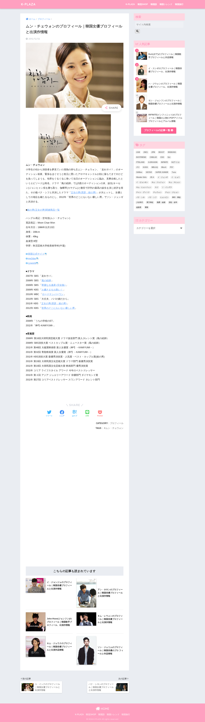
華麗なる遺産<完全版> (54, 285)
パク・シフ (152, 197)
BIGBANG (172, 152)
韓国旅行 (179, 4)
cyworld (32, 263)
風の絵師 (46, 280)
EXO (162, 157)
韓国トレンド (166, 4)
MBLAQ (155, 167)
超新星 (138, 207)
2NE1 (146, 152)
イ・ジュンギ (163, 177)
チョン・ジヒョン (172, 192)
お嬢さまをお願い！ (52, 289)
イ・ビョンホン (142, 182)
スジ (156, 187)
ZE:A (152, 177)
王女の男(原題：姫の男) (83, 192)
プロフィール (116, 423)
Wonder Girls (141, 177)
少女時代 (139, 202)
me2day (32, 258)
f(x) (169, 157)
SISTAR (149, 172)
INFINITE (164, 162)
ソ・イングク (167, 187)
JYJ (137, 167)
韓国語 (154, 4)
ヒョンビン (164, 197)
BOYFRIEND (141, 157)
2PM (153, 152)
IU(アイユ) (175, 162)
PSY (171, 167)
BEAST (161, 152)
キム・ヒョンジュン (143, 187)
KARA (145, 167)
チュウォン (157, 192)
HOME (104, 708)
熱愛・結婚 (161, 202)
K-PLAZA (28, 4)
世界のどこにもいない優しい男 (58, 308)
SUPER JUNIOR (161, 172)
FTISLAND (140, 162)
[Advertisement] (74, 467)
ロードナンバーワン (52, 294)
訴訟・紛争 (173, 202)
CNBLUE (153, 157)
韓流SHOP (143, 4)
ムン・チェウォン (114, 428)
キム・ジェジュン (158, 182)
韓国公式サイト (36, 254)
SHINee (139, 172)
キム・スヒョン (174, 182)
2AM (138, 152)
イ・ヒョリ (175, 177)
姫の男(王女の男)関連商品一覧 (43, 210)
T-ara (174, 172)
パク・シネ (140, 197)
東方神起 (150, 202)
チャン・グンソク (143, 192)
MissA (163, 167)
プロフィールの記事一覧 (157, 130)
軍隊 (146, 207)
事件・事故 (176, 197)
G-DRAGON (152, 162)
